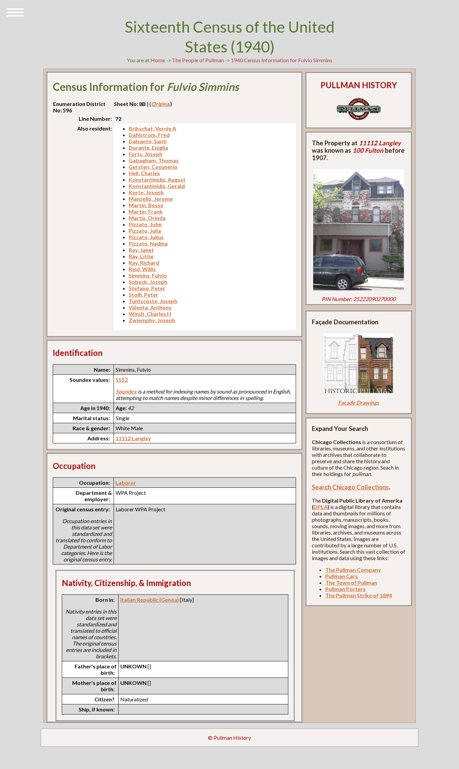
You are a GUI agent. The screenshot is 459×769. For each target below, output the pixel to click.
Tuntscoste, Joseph (153, 301)
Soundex (126, 391)
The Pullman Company (353, 569)
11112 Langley (133, 438)
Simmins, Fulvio (148, 275)
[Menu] (15, 11)
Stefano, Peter (147, 288)
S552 (122, 379)
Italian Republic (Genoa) (149, 599)
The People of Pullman (198, 60)
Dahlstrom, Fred (149, 135)
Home (158, 60)
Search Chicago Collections (350, 487)
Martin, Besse (146, 205)
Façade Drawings (358, 402)
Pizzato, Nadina (148, 243)
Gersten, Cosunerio (153, 166)
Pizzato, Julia (145, 230)
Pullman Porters (345, 589)
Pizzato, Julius (146, 237)
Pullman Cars (341, 576)
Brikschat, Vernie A (152, 128)
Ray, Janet (141, 250)
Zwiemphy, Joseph (152, 320)
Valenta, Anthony (150, 307)
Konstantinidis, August (157, 179)
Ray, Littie (141, 256)
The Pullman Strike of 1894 (358, 595)
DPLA (321, 507)
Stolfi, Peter (143, 294)
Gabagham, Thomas (154, 160)
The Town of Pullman (351, 582)
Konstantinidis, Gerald (157, 186)
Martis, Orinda (147, 218)
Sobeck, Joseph (148, 282)
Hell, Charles (144, 173)
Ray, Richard (144, 262)
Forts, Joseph (145, 154)
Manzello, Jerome (151, 198)
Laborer (126, 482)
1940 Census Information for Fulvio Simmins (281, 60)
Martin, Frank (146, 211)
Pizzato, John (145, 224)
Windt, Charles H (150, 313)
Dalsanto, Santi (148, 141)
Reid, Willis (142, 269)
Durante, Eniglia (148, 147)
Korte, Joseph (146, 192)
